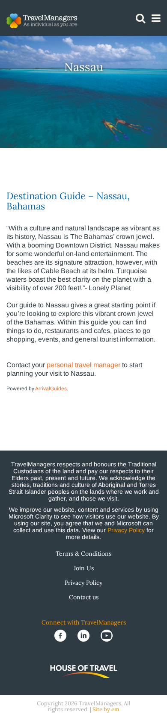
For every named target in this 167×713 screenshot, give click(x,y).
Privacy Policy (126, 530)
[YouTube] (106, 635)
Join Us (84, 568)
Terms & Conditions (83, 553)
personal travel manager (83, 364)
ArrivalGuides (51, 389)
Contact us (83, 597)
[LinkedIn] (84, 635)
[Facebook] (61, 635)
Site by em (105, 709)
